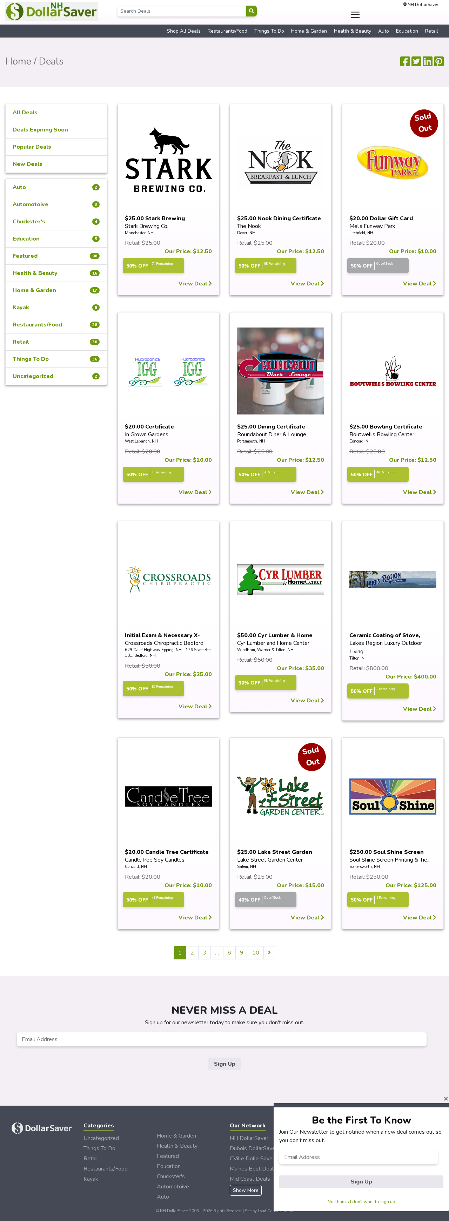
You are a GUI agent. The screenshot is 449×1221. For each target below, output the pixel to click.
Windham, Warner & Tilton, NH (265, 650)
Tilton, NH (358, 658)
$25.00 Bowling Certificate (385, 427)
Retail (431, 31)
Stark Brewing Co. (146, 226)
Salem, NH (246, 866)
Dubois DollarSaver (253, 1148)
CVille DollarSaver (252, 1158)
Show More (246, 1190)
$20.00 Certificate (149, 427)
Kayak (55, 307)
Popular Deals (32, 147)
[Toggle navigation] (355, 15)
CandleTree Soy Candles (155, 860)
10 (255, 953)
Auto (383, 31)
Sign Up (224, 1064)
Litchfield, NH (361, 233)
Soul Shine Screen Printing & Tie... (389, 860)
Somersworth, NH (364, 866)
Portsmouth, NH (251, 441)
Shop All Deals (184, 31)
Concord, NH (360, 441)
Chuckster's (55, 221)
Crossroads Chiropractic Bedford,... (166, 643)
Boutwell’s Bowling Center (381, 434)
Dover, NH (246, 233)
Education (407, 31)
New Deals (27, 164)
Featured (55, 256)
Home (18, 61)
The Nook (249, 226)
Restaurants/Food (227, 31)
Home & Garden (309, 31)
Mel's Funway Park (372, 226)
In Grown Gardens (146, 434)
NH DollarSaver (249, 1138)
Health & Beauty (352, 31)
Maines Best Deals (253, 1169)
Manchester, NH (139, 233)
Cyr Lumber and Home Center (273, 643)
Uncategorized (55, 376)
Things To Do (269, 31)
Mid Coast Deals (250, 1179)
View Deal (193, 284)
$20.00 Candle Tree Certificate (167, 852)
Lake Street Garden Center (270, 860)
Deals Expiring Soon (40, 130)
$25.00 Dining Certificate (271, 427)
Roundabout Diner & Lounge (271, 434)
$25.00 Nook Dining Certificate (279, 218)
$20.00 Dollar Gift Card (381, 218)
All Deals (25, 112)
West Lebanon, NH (141, 441)
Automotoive (55, 204)
